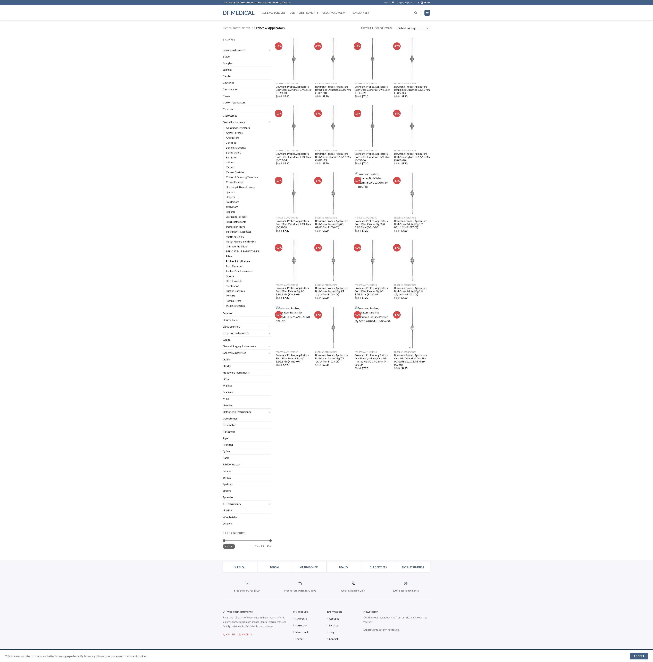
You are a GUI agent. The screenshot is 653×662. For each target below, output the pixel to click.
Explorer (230, 211)
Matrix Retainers (235, 236)
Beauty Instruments (234, 50)
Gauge (226, 339)
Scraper (227, 471)
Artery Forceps (234, 132)
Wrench (227, 523)
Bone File (231, 142)
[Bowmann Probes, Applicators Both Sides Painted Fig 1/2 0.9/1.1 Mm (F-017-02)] (412, 193)
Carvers (230, 167)
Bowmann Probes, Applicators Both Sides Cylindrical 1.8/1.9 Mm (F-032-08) (293, 224)
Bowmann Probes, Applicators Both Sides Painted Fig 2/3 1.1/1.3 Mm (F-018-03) (292, 291)
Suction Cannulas (235, 290)
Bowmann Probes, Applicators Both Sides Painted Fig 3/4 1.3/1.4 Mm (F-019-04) (331, 291)
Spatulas (228, 484)
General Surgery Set (234, 352)
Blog (386, 2)
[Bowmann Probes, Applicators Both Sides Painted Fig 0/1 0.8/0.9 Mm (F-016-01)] (333, 193)
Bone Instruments (236, 147)
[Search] (415, 13)
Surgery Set (361, 12)
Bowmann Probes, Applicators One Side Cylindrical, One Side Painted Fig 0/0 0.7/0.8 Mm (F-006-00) (371, 360)
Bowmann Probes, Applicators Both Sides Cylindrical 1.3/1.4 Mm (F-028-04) (293, 157)
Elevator (230, 197)
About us (334, 618)
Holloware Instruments (236, 372)
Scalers (230, 276)
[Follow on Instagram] (422, 3)
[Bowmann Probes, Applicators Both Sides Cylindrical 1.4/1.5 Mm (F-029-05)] (333, 126)
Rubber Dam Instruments (240, 271)
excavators (232, 206)
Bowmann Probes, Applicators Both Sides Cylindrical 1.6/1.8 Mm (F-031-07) (412, 157)
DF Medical (239, 12)
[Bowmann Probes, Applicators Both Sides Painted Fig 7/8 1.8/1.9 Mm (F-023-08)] (333, 327)
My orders (301, 618)
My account (302, 632)
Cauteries (228, 82)
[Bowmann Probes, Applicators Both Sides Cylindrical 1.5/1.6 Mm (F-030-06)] (373, 126)
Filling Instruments (236, 221)
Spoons (227, 490)
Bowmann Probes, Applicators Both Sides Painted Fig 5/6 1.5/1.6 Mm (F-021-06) (410, 291)
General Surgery (273, 12)
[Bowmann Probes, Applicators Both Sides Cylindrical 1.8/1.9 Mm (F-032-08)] (294, 193)
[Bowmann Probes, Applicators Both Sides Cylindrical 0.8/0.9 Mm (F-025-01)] (333, 58)
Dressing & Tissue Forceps (240, 187)
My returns (302, 625)
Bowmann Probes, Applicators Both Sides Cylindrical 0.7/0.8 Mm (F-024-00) (293, 89)
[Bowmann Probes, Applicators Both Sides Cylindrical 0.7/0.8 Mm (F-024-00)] (294, 58)
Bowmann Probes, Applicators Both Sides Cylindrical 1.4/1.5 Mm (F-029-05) (333, 157)
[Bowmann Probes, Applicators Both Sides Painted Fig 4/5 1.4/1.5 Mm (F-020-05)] (373, 260)
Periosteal (229, 431)
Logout (300, 638)
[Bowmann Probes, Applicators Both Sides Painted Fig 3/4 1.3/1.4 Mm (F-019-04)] (333, 260)
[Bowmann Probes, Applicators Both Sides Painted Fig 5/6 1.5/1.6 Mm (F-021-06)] (412, 260)
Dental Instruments (304, 12)
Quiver (227, 451)
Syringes (230, 295)
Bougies (227, 63)
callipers (230, 162)
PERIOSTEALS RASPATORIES (242, 251)
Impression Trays (235, 226)
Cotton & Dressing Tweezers (242, 177)
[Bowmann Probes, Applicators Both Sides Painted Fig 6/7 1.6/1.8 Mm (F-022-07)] (294, 327)
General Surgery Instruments (239, 346)
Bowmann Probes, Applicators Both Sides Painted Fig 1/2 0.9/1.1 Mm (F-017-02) (410, 224)
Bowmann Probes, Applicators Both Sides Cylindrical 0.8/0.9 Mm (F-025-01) (333, 89)
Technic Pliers (233, 300)
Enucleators (232, 201)
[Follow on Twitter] (425, 3)
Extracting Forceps (236, 216)
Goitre (226, 359)
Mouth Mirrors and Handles (241, 241)
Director (228, 313)
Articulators (232, 137)
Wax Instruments (235, 305)
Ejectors (230, 192)
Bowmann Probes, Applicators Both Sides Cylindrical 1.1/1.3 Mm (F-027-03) (412, 89)
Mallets (227, 385)
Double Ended (231, 319)
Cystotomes (230, 115)
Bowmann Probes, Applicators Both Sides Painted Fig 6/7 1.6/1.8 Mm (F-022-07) (292, 358)
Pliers (229, 256)
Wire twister (230, 517)
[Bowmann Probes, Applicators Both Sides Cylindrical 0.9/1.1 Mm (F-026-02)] (373, 58)
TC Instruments (232, 503)
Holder (227, 365)
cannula (227, 69)
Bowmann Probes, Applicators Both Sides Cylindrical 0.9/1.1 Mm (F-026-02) (372, 89)
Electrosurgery (334, 12)
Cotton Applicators (234, 102)
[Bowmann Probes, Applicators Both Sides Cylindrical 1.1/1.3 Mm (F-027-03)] (412, 58)
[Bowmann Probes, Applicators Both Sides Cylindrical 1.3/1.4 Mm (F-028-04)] (294, 126)
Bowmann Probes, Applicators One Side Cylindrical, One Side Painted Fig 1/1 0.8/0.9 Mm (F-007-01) (410, 360)
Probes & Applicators (238, 261)
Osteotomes (230, 418)
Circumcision (230, 89)
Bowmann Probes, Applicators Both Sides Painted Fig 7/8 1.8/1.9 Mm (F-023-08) (331, 358)
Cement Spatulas (235, 172)
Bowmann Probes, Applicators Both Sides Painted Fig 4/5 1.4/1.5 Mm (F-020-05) (371, 291)
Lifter (226, 379)
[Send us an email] (429, 3)
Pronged (228, 444)
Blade (226, 56)
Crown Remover (235, 182)
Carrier (227, 76)
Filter (228, 546)
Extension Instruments (236, 333)
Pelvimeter (229, 424)
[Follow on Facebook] (419, 3)
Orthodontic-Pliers (236, 246)
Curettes (228, 109)
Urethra (227, 510)
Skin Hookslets (234, 281)
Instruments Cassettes (238, 231)
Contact (333, 638)
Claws (226, 96)
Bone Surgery (233, 152)
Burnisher (231, 157)
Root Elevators (234, 266)
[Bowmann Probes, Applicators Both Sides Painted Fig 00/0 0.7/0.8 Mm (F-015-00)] (373, 193)
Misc (226, 398)
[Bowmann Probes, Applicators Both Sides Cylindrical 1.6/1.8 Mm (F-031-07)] (412, 126)
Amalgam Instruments (238, 127)
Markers (228, 392)
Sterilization (232, 286)
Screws (227, 477)
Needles (227, 405)
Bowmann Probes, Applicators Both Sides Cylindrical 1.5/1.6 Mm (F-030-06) (372, 157)
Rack (226, 457)
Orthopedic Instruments (237, 411)
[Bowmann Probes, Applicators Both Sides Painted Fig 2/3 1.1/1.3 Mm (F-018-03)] (294, 260)
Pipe (225, 438)
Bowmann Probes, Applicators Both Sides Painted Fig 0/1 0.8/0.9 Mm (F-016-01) (331, 224)
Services (333, 625)
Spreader (228, 497)
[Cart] (427, 13)
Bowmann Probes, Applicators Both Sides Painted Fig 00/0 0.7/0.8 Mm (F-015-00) (371, 224)
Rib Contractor (231, 464)
